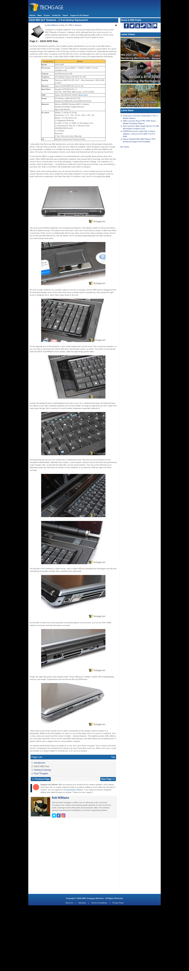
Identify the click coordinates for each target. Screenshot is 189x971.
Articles (32, 15)
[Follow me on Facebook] (59, 817)
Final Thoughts (41, 773)
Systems (78, 25)
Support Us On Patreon (79, 15)
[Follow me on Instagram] (63, 817)
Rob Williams (52, 25)
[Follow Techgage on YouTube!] (137, 25)
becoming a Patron (74, 790)
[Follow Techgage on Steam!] (143, 25)
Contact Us (56, 15)
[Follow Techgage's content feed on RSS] (149, 25)
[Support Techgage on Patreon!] (154, 28)
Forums (47, 15)
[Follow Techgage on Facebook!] (126, 25)
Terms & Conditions (99, 903)
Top (113, 757)
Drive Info (83, 95)
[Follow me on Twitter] (54, 817)
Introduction (39, 762)
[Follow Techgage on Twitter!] (132, 25)
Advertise (82, 903)
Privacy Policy (118, 903)
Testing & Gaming (42, 770)
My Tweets (124, 147)
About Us (69, 903)
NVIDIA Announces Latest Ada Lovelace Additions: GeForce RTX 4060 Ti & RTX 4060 (139, 133)
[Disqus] (73, 857)
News (39, 15)
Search (65, 15)
